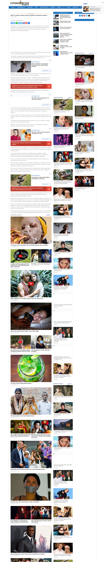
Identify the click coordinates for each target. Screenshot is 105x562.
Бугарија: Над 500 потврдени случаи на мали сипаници (66, 46)
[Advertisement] (84, 29)
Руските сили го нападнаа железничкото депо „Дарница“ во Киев (66, 40)
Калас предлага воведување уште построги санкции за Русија (66, 52)
